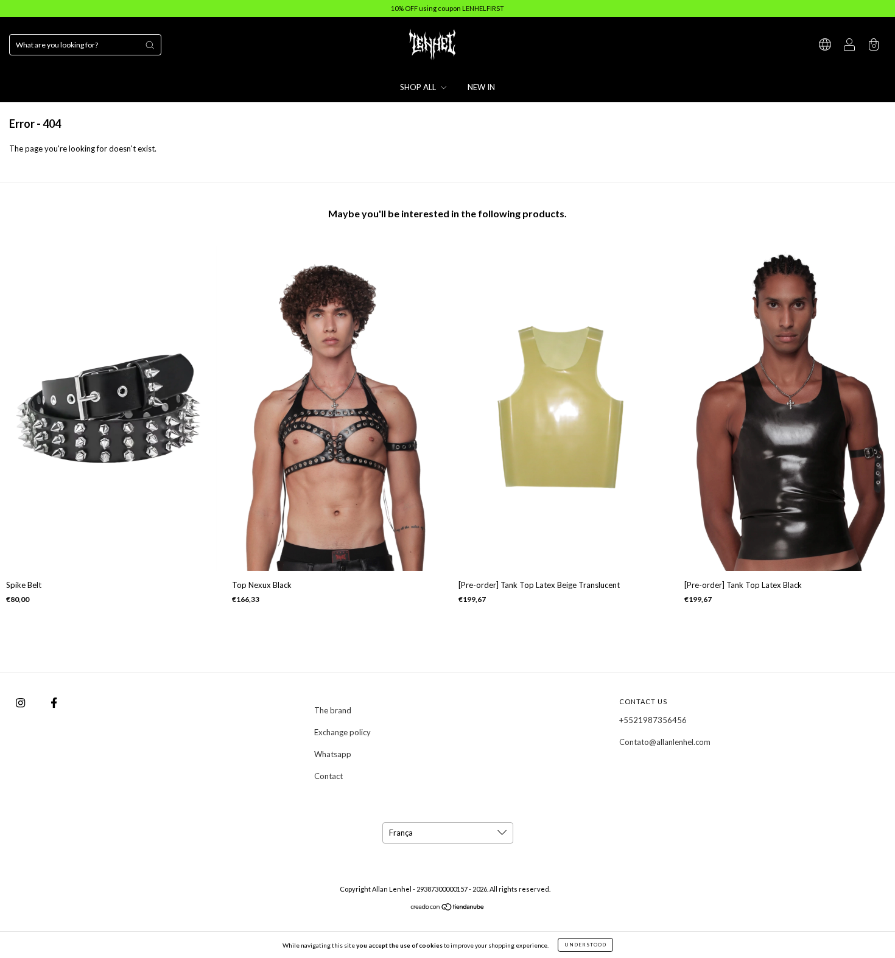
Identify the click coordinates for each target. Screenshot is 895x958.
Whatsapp (332, 754)
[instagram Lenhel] (21, 703)
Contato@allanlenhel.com (665, 742)
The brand (332, 710)
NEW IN (481, 87)
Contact (328, 776)
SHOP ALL (419, 87)
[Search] (149, 45)
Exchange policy (342, 732)
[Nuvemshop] (448, 908)
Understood (585, 945)
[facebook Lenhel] (54, 703)
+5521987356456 (653, 720)
